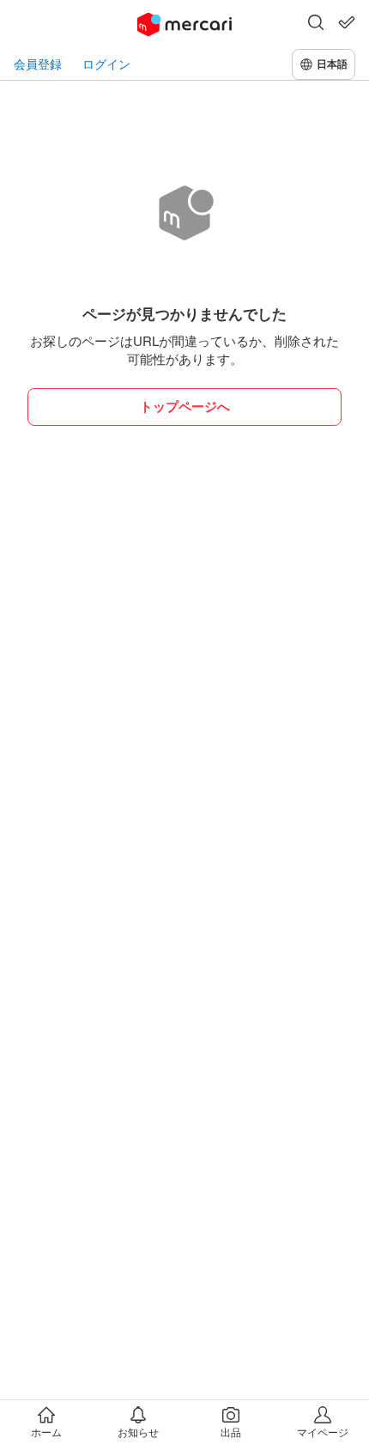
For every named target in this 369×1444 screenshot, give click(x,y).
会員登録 (38, 64)
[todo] (346, 22)
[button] (315, 24)
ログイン (106, 64)
